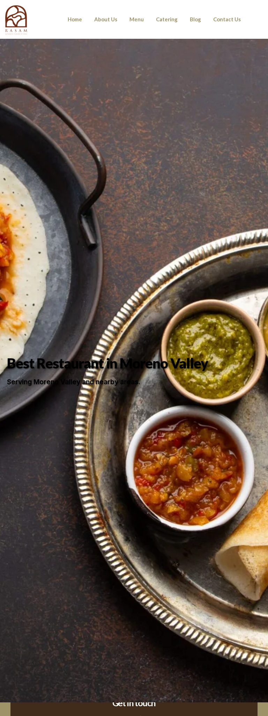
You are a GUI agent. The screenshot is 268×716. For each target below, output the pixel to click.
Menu (136, 19)
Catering (167, 19)
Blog (195, 19)
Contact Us (227, 19)
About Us (105, 19)
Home (75, 19)
